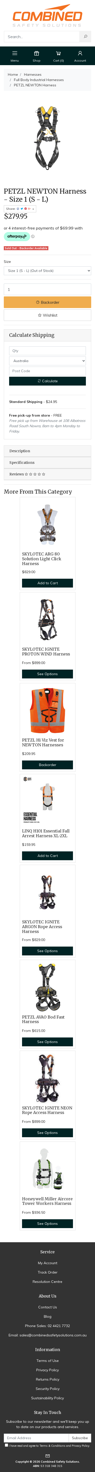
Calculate (49, 381)
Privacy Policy (47, 1370)
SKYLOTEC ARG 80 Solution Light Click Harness (41, 559)
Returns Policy (47, 1379)
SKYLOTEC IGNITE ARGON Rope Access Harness (42, 927)
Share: (11, 209)
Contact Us (47, 1307)
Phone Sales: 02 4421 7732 (47, 1326)
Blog (47, 1316)
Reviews (17, 474)
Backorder (49, 302)
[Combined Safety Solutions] (48, 15)
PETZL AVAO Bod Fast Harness (43, 1019)
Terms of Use (47, 1360)
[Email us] (47, 1456)
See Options (47, 674)
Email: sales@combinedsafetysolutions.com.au (48, 1335)
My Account (47, 1263)
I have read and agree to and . (49, 1446)
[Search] (85, 36)
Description (19, 451)
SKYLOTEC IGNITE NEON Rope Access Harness (47, 1110)
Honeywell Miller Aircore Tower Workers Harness (47, 1201)
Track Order (48, 1272)
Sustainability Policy (47, 1398)
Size (7, 261)
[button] (47, 315)
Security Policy (48, 1388)
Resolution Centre (47, 1281)
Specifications (21, 462)
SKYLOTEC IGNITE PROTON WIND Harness (46, 651)
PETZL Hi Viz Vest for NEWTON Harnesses (43, 742)
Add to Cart (47, 583)
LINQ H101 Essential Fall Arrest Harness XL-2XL (45, 833)
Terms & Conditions (52, 1446)
